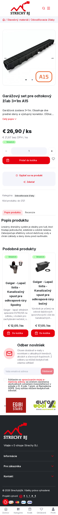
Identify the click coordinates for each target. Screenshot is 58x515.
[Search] (44, 8)
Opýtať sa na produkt (30, 175)
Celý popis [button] (8, 119)
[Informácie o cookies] (5, 502)
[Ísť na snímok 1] (26, 80)
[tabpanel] (29, 228)
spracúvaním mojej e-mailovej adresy (26, 380)
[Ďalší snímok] (52, 58)
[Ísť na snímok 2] (32, 80)
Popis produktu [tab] (12, 212)
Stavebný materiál (17, 19)
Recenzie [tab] (30, 212)
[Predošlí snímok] (6, 58)
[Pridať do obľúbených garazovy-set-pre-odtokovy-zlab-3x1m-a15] (53, 159)
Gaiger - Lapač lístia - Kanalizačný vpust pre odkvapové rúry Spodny (16, 293)
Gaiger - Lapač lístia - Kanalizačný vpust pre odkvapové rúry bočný (43, 292)
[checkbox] (5, 379)
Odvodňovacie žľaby (43, 19)
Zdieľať (31, 182)
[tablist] (29, 212)
